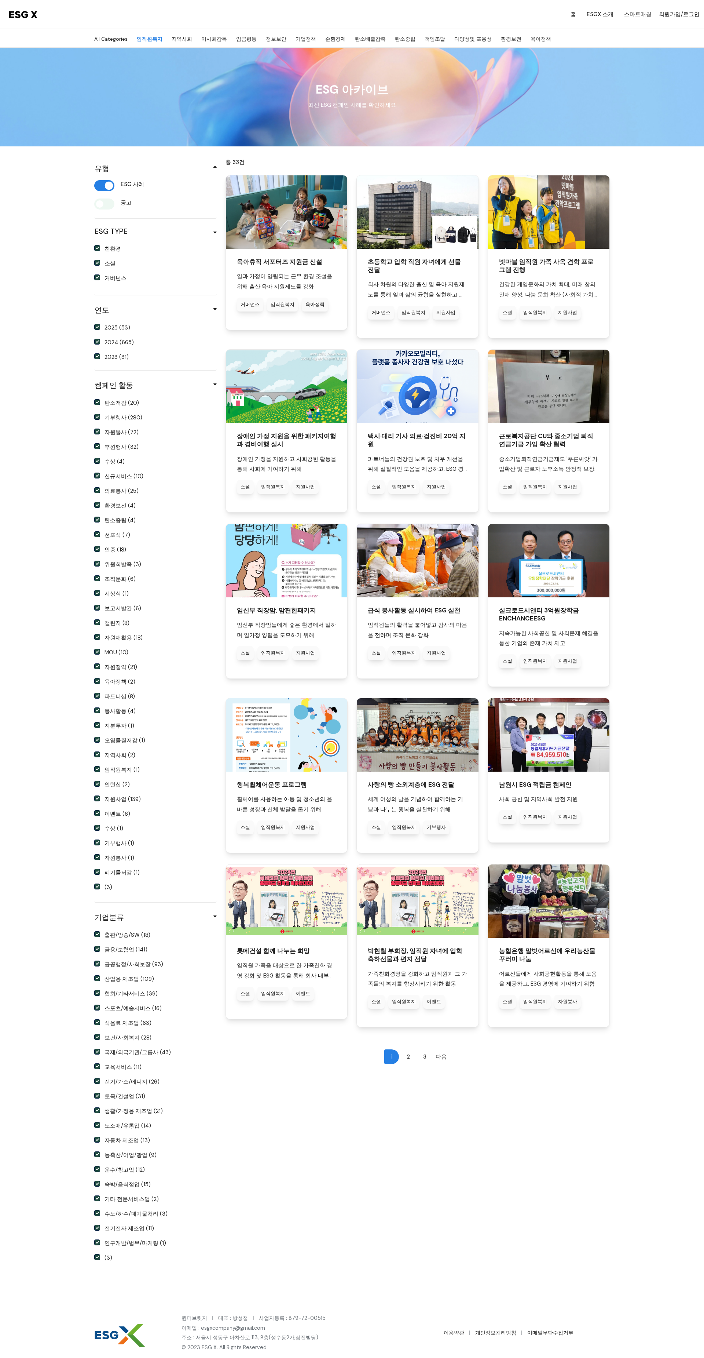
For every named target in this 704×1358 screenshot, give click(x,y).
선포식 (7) (117, 535)
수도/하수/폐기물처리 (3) (136, 1213)
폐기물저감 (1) (122, 872)
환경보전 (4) (120, 505)
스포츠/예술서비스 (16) (133, 1008)
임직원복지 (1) (122, 769)
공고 (126, 202)
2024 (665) (119, 342)
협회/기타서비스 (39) (131, 993)
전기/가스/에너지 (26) (132, 1081)
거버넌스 (115, 278)
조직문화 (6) (120, 579)
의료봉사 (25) (121, 491)
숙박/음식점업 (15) (127, 1184)
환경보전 (511, 39)
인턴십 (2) (117, 784)
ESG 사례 (132, 184)
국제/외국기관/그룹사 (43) (137, 1052)
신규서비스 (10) (123, 476)
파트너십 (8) (119, 696)
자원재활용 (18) (123, 637)
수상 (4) (114, 461)
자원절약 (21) (120, 667)
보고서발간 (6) (122, 608)
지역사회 (182, 39)
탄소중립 (405, 39)
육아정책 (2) (119, 681)
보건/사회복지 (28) (127, 1037)
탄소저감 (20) (121, 403)
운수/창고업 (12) (124, 1169)
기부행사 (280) (123, 417)
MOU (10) (116, 652)
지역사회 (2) (119, 755)
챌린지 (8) (116, 623)
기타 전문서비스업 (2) (131, 1199)
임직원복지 (149, 39)
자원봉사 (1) (119, 858)
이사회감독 (214, 39)
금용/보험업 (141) (125, 949)
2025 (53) (117, 327)
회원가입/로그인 (679, 14)
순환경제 (335, 39)
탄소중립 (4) (120, 520)
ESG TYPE (111, 231)
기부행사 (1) (119, 843)
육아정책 (541, 39)
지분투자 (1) (119, 725)
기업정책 (306, 39)
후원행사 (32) (121, 447)
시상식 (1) (116, 593)
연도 (102, 310)
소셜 (109, 263)
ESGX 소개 (600, 14)
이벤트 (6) (117, 814)
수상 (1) (113, 828)
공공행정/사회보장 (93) (133, 964)
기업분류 (109, 917)
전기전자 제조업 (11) (129, 1228)
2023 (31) (116, 357)
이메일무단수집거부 (550, 1332)
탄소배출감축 (370, 39)
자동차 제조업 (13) (127, 1140)
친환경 (112, 248)
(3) (108, 887)
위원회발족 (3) (122, 564)
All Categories (111, 39)
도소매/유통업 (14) (127, 1125)
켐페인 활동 (114, 385)
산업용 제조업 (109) (129, 979)
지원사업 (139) (122, 799)
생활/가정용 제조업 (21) (133, 1111)
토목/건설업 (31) (124, 1096)
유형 (102, 168)
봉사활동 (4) (120, 711)
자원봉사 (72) (121, 432)
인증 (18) (115, 549)
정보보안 (276, 39)
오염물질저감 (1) (124, 740)
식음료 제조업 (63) (127, 1023)
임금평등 (246, 39)
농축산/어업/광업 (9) (130, 1155)
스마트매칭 (638, 14)
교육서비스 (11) (123, 1067)
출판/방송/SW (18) (127, 935)
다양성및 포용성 (473, 39)
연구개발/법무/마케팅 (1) (135, 1243)
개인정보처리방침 (495, 1332)
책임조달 (435, 39)
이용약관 (454, 1332)
